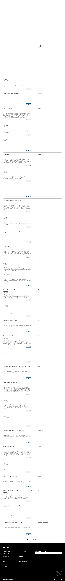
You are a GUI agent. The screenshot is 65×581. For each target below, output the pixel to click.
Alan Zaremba (5, 79)
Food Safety (39, 476)
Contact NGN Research (22, 551)
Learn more (27, 104)
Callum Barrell (5, 171)
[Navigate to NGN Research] (7, 547)
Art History (39, 108)
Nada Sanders (5, 400)
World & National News (6, 553)
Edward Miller (5, 492)
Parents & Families (21, 559)
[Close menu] (41, 46)
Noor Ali (4, 416)
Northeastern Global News (7, 551)
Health (39, 366)
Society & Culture (5, 566)
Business (39, 398)
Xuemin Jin (4, 463)
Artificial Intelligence (41, 461)
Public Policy (41, 215)
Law (38, 123)
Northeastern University (9, 579)
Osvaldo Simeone (5, 291)
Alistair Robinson (5, 263)
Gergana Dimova (5, 305)
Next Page (36, 539)
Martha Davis (5, 94)
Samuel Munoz (5, 506)
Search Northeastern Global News (40, 551)
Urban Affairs (40, 93)
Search (4, 65)
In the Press (21, 554)
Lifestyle (4, 564)
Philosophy (39, 274)
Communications (40, 77)
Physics (39, 289)
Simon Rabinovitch (5, 232)
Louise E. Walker (5, 140)
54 (33, 539)
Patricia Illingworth (5, 367)
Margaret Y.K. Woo (5, 337)
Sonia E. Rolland (5, 125)
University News (5, 558)
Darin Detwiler (5, 477)
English (39, 261)
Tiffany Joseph (5, 186)
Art (38, 430)
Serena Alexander (5, 523)
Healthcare (39, 154)
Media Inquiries (21, 556)
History (39, 169)
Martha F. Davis (5, 321)
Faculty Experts (21, 553)
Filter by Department (40, 69)
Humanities (41, 430)
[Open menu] (39, 47)
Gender (39, 200)
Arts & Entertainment (6, 556)
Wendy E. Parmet (5, 217)
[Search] (27, 63)
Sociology (39, 246)
